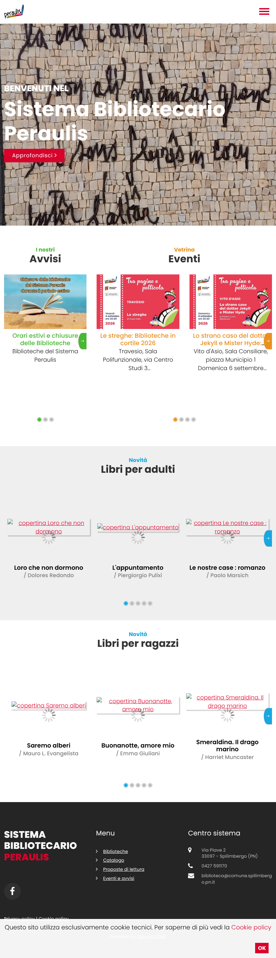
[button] (39, 419)
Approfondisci (33, 155)
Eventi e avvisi (119, 878)
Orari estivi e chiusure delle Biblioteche (45, 340)
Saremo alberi (48, 745)
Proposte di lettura (123, 869)
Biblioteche (115, 851)
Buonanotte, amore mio (138, 745)
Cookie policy (251, 927)
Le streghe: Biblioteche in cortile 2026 (138, 340)
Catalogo (113, 860)
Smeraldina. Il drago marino (227, 746)
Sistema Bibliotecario (40, 846)
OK (262, 948)
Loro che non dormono (48, 568)
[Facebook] (12, 891)
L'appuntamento (138, 568)
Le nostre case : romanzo (227, 568)
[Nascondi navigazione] (264, 12)
